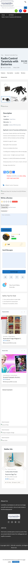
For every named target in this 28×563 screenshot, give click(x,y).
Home (3, 15)
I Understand (15, 561)
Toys (2, 55)
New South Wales (14, 285)
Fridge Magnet (11, 336)
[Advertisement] (14, 33)
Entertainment (6, 375)
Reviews (23, 73)
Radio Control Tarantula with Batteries (11, 17)
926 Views (9, 482)
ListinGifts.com (15, 176)
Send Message (14, 271)
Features (3, 73)
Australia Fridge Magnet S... (12, 338)
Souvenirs (5, 336)
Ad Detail (11, 15)
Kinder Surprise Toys (12, 469)
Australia (12, 287)
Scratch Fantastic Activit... (12, 377)
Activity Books (13, 375)
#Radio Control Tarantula (12, 185)
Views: (16, 67)
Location (17, 73)
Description (10, 73)
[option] (14, 330)
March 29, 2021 (6, 67)
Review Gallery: (5, 205)
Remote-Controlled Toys (11, 55)
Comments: (4, 211)
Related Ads (4, 77)
